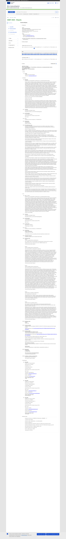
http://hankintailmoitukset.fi (33, 411)
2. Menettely (10, 40)
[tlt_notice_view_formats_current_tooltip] (56, 63)
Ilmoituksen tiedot (11, 47)
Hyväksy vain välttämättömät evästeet (53, 534)
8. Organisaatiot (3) (11, 45)
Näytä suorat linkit (13, 28)
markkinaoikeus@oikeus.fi (32, 390)
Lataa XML (11, 26)
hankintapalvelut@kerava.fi (30, 35)
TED (7, 17)
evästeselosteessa (24, 535)
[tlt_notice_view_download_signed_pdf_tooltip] (34, 48)
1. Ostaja (9, 38)
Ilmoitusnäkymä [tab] (10, 22)
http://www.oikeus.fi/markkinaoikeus (34, 393)
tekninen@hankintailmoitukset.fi (33, 409)
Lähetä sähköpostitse (13, 32)
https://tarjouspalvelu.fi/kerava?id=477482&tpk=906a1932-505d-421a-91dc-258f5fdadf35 (40, 329)
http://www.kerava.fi (32, 376)
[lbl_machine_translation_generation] (29, 57)
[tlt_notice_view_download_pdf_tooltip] (22, 54)
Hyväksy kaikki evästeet (41, 534)
